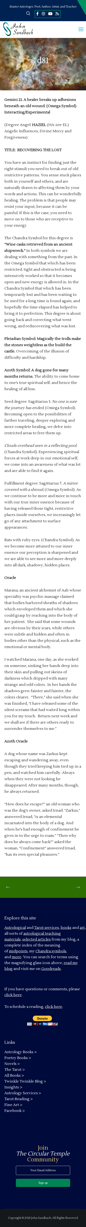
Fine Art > (13, 1104)
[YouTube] (50, 14)
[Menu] (79, 29)
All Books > (14, 1075)
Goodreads (51, 968)
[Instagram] (43, 14)
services (51, 927)
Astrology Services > (22, 1093)
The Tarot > (14, 1069)
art (82, 927)
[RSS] (57, 14)
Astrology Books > (20, 1052)
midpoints (18, 951)
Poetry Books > (17, 1057)
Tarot (39, 927)
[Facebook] (37, 14)
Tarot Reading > (18, 1099)
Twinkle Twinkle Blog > (25, 1081)
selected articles (36, 939)
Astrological (15, 927)
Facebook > (14, 1110)
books (66, 927)
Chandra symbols (50, 951)
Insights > (13, 1087)
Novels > (12, 1063)
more (16, 957)
